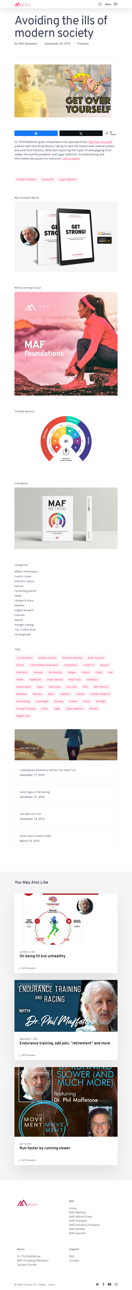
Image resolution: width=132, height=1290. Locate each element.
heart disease (55, 679)
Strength (100, 701)
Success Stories (27, 1264)
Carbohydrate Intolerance (44, 665)
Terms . (52, 1284)
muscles (37, 694)
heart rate (75, 679)
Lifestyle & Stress (24, 600)
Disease (104, 665)
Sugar (57, 708)
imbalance (92, 679)
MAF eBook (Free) (80, 1216)
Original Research (24, 610)
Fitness (86, 672)
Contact (74, 1260)
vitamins (94, 708)
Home (73, 1208)
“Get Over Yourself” (100, 142)
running (58, 701)
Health (18, 595)
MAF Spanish (77, 1233)
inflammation (23, 686)
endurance (22, 672)
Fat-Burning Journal (25, 590)
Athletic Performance (26, 571)
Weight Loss (23, 715)
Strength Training (24, 624)
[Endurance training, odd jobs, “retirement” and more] (66, 1020)
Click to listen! (71, 158)
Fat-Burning (55, 672)
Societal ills (47, 179)
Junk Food (54, 686)
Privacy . (43, 1284)
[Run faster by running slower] (66, 1116)
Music (51, 694)
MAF (85, 686)
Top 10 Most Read (24, 629)
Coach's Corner (22, 576)
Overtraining (23, 701)
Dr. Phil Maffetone (29, 1256)
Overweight (42, 701)
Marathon (21, 694)
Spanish (18, 619)
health (19, 679)
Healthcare (35, 679)
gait (110, 672)
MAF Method (101, 686)
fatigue (72, 672)
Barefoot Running (72, 657)
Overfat (80, 694)
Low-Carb (71, 686)
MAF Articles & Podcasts (84, 1225)
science (73, 701)
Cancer (20, 665)
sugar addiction (67, 179)
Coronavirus (70, 665)
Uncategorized (22, 634)
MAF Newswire (27, 43)
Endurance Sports (24, 581)
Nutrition (19, 605)
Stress (44, 708)
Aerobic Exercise (47, 657)
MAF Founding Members (33, 1260)
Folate (98, 672)
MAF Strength (78, 1221)
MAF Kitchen (77, 1229)
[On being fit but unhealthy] (66, 933)
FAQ (71, 1256)
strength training (25, 708)
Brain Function (96, 657)
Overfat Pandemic (26, 179)
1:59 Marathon (24, 657)
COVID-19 (88, 665)
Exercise (19, 586)
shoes (86, 701)
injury (40, 686)
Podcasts (83, 43)
